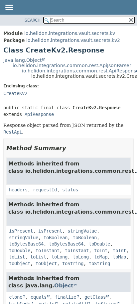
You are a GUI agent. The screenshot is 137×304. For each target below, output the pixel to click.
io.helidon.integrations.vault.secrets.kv (69, 33)
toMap (100, 256)
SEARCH (33, 20)
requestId (45, 189)
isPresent (21, 231)
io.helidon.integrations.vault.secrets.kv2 (73, 40)
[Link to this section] (70, 148)
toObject (19, 263)
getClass (95, 297)
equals (39, 297)
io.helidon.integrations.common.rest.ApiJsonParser (72, 65)
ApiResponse (39, 114)
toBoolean (56, 237)
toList (17, 256)
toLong (60, 256)
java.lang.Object (22, 60)
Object (63, 285)
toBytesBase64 (26, 244)
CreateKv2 (15, 93)
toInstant (48, 250)
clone (15, 297)
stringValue (82, 231)
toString (72, 263)
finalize (65, 297)
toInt (100, 250)
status (70, 189)
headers (18, 189)
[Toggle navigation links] (9, 8)
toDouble (99, 244)
